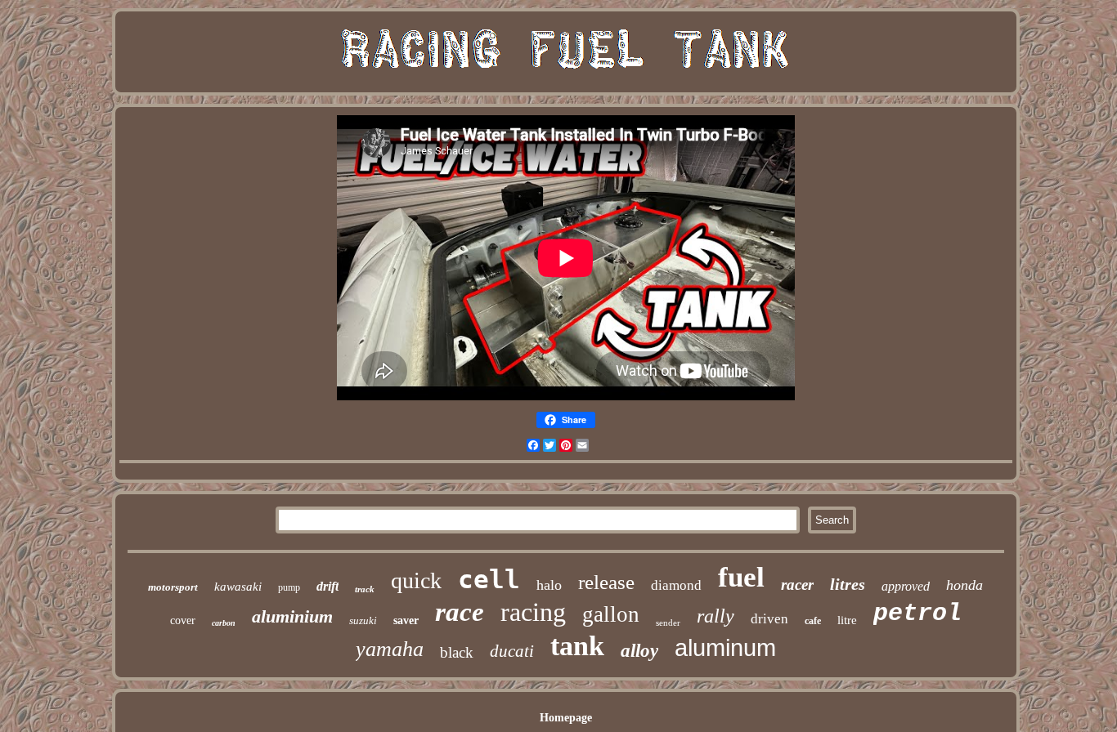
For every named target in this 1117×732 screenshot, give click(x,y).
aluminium (292, 616)
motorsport (173, 587)
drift (327, 586)
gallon (610, 614)
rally (715, 616)
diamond (676, 585)
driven (769, 619)
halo (549, 585)
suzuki (363, 620)
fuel (741, 577)
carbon (224, 622)
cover (182, 620)
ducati (512, 651)
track (365, 589)
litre (847, 620)
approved (905, 586)
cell (489, 579)
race (459, 612)
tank (577, 646)
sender (668, 622)
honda (964, 585)
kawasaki (238, 586)
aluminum (725, 648)
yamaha (390, 649)
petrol (917, 613)
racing (533, 612)
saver (406, 620)
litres (847, 584)
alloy (639, 650)
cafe (813, 621)
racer (797, 584)
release (606, 582)
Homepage (566, 718)
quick (416, 580)
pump (289, 587)
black (456, 652)
